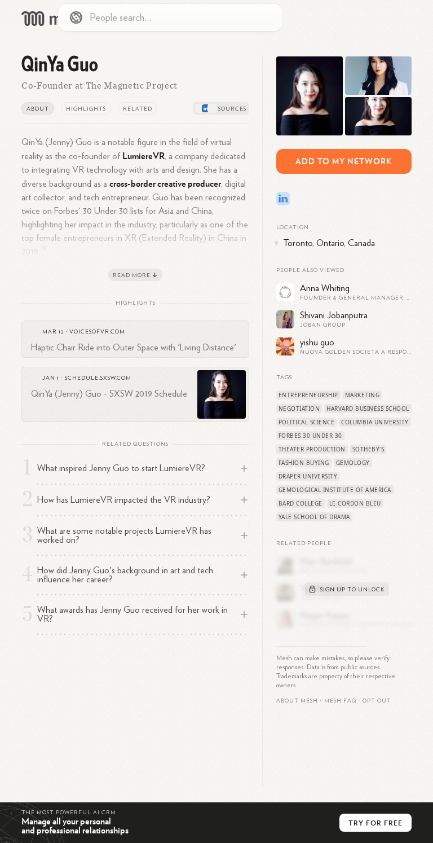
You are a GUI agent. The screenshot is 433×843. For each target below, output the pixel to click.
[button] (340, 700)
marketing (362, 395)
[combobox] (170, 17)
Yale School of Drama (314, 517)
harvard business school (367, 408)
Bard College (300, 503)
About (37, 109)
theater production (312, 449)
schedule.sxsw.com (98, 378)
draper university (308, 476)
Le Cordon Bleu (355, 503)
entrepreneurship (308, 395)
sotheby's (368, 449)
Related (137, 109)
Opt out (377, 701)
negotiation (299, 408)
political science (307, 422)
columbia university (375, 422)
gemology (353, 463)
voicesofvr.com (97, 332)
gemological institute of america (335, 490)
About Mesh (297, 701)
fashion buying (304, 463)
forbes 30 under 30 (310, 436)
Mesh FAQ (340, 701)
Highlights (86, 109)
